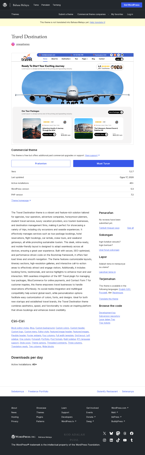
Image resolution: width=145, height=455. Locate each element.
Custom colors (62, 328)
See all (130, 228)
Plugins (39, 417)
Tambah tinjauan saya (109, 228)
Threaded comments (57, 343)
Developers (66, 417)
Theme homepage (20, 200)
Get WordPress (131, 5)
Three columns (75, 343)
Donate (91, 417)
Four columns (48, 335)
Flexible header (18, 335)
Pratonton (41, 163)
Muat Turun (103, 163)
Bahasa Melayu (45, 437)
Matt (114, 412)
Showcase (41, 408)
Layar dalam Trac (107, 319)
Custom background (45, 328)
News (14, 412)
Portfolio (45, 339)
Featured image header (61, 331)
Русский (103, 292)
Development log (107, 312)
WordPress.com (120, 408)
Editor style (43, 331)
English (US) (124, 289)
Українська (117, 292)
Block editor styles (20, 328)
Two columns (35, 346)
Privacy (14, 421)
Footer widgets (34, 335)
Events (89, 412)
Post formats (56, 339)
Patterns (40, 421)
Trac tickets (104, 323)
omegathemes (23, 44)
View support (91, 155)
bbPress (116, 417)
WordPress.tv (68, 421)
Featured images (81, 331)
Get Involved (92, 408)
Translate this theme (108, 299)
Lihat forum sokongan (109, 250)
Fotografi (36, 339)
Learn (64, 408)
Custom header (77, 328)
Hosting (15, 417)
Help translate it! (97, 22)
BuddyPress (118, 421)
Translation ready (19, 346)
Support (65, 412)
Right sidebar (70, 339)
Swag (90, 421)
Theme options (39, 343)
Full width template (65, 335)
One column (25, 339)
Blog (32, 328)
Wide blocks (48, 346)
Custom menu (30, 331)
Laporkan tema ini (107, 272)
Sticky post (25, 343)
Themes (15, 14)
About (14, 408)
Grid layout (80, 335)
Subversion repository (109, 316)
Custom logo (17, 331)
